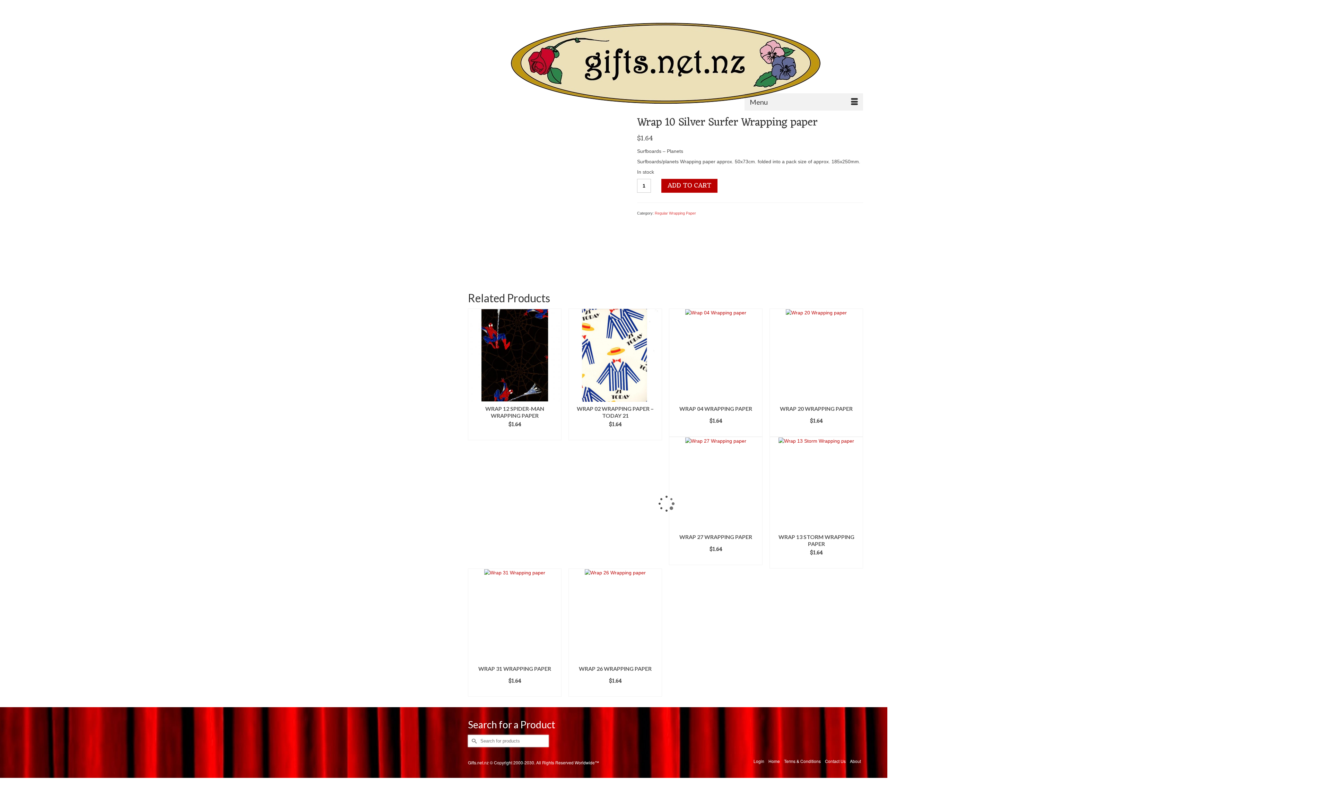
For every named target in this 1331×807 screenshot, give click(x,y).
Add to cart (689, 186)
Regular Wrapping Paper (675, 213)
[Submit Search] (473, 5)
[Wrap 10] (547, 194)
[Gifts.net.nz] (665, 63)
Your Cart (844, 5)
